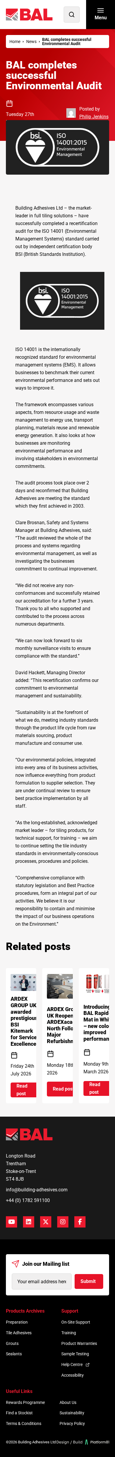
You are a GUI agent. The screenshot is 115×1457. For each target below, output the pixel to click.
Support (69, 1311)
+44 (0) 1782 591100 (28, 1200)
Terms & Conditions (23, 1423)
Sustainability (72, 1412)
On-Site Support (75, 1322)
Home (14, 41)
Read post (27, 1089)
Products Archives (25, 1311)
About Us (68, 1402)
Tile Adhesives (19, 1332)
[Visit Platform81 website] (83, 1442)
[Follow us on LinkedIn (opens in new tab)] (28, 1222)
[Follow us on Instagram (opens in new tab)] (62, 1222)
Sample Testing (75, 1353)
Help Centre (72, 1364)
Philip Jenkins (94, 116)
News (31, 41)
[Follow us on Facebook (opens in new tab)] (80, 1222)
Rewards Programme (25, 1402)
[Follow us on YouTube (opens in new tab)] (11, 1222)
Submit (88, 1281)
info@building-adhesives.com (37, 1190)
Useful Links (19, 1391)
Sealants (14, 1353)
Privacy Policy (72, 1423)
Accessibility (72, 1375)
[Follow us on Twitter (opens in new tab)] (45, 1222)
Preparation (17, 1322)
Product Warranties (79, 1343)
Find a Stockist (19, 1412)
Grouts (12, 1343)
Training (68, 1332)
